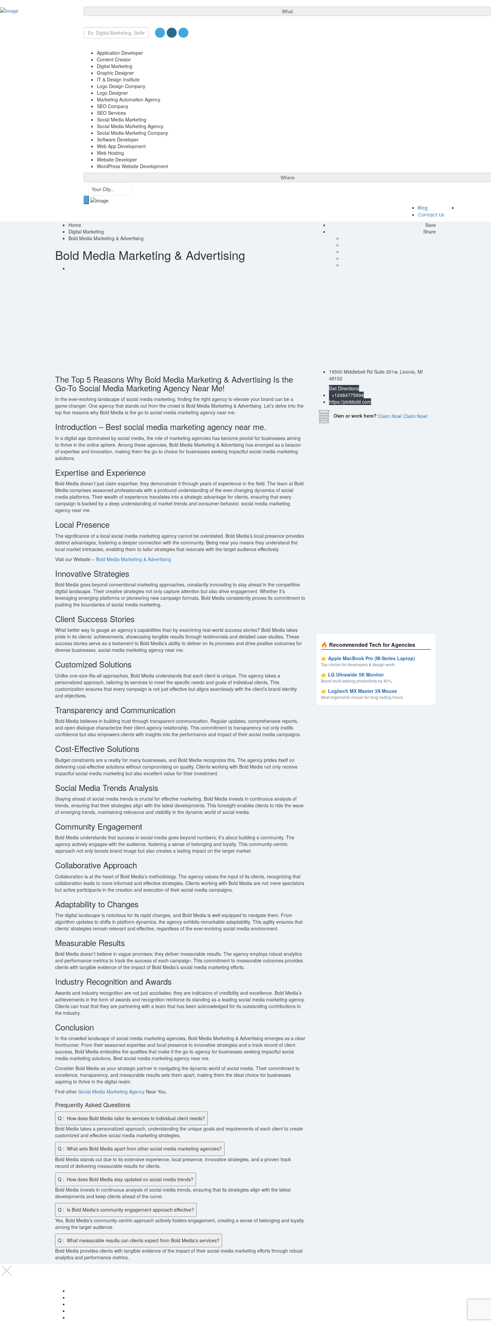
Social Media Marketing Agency (111, 1091)
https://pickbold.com (350, 401)
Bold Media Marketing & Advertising (133, 559)
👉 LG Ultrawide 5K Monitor (352, 674)
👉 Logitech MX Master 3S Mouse (359, 691)
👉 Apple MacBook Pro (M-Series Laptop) (368, 658)
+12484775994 (347, 395)
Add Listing (473, 207)
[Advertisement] (245, 321)
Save (430, 225)
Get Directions (344, 388)
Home (74, 225)
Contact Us (431, 214)
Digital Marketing (86, 231)
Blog (423, 207)
